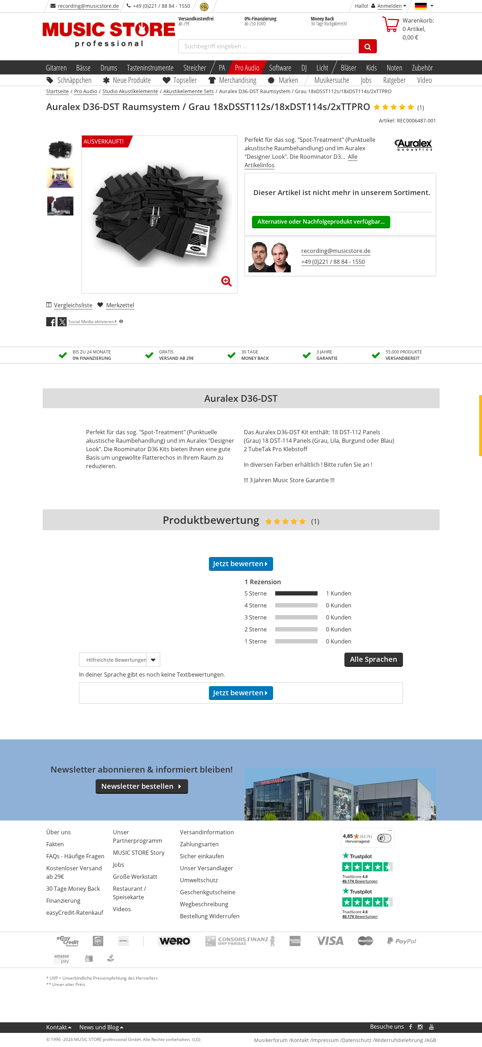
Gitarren (56, 67)
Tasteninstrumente (150, 67)
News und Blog (99, 1027)
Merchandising (238, 79)
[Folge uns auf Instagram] (420, 1027)
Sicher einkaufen (202, 856)
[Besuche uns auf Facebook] (410, 1027)
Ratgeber (394, 79)
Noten (394, 67)
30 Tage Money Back (73, 888)
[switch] (384, 838)
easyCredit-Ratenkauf (74, 912)
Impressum (325, 1040)
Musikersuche (332, 79)
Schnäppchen (74, 79)
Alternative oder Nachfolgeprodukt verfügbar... (321, 221)
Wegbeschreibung (204, 904)
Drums (109, 67)
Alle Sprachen (373, 659)
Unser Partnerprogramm (137, 836)
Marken (288, 79)
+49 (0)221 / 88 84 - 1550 (333, 262)
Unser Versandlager (206, 868)
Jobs (366, 79)
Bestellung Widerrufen (210, 916)
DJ (304, 67)
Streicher (194, 67)
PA (222, 67)
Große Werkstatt (135, 876)
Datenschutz (357, 1040)
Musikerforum (271, 1040)
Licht (322, 67)
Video (424, 79)
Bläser (348, 67)
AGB (431, 1040)
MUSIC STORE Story (138, 853)
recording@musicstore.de (88, 5)
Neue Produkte (132, 79)
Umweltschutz (199, 880)
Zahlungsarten (199, 844)
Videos (122, 909)
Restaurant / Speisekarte (129, 893)
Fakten (55, 844)
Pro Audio (247, 67)
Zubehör (422, 67)
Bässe (83, 67)
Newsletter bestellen (137, 786)
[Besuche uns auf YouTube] (432, 1027)
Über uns (58, 832)
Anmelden (390, 5)
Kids (371, 67)
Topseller (185, 79)
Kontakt (56, 1027)
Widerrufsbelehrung (399, 1040)
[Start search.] (368, 46)
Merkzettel (120, 305)
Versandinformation (207, 832)
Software (280, 67)
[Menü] (390, 832)
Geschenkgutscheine (207, 892)
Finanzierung (63, 900)
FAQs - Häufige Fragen (75, 856)
